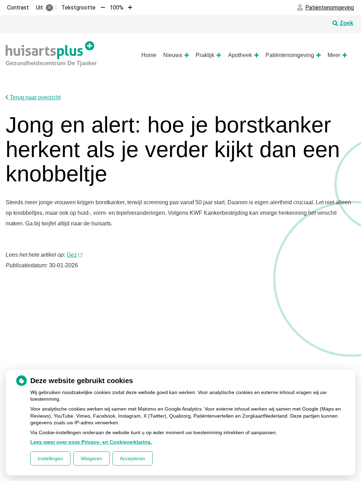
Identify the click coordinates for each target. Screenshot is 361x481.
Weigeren (91, 458)
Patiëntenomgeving (289, 55)
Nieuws (172, 55)
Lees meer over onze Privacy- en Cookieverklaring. (91, 442)
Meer (334, 55)
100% (116, 7)
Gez (72, 255)
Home (149, 55)
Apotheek (240, 55)
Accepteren (132, 458)
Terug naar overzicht (34, 97)
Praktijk (205, 55)
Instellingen (50, 458)
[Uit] (52, 7)
